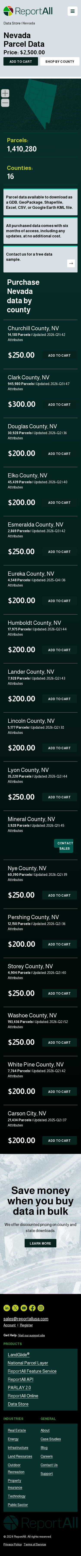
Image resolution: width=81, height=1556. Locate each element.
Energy (13, 1439)
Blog (44, 1448)
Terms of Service (35, 1544)
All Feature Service (32, 1371)
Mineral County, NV (31, 819)
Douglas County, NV (32, 426)
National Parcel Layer (28, 1363)
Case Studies (51, 1439)
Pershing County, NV (33, 917)
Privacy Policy (12, 1544)
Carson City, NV (27, 1113)
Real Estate (17, 1430)
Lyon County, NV (28, 770)
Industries (13, 1419)
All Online (23, 1395)
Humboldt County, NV (34, 623)
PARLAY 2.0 (19, 1387)
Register (26, 1325)
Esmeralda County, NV (35, 524)
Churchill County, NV (33, 328)
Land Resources (20, 1456)
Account (9, 1325)
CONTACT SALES (65, 846)
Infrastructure (18, 1448)
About (45, 1430)
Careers (47, 1456)
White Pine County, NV (36, 1064)
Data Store (12, 23)
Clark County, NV (28, 377)
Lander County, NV (31, 671)
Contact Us (49, 1465)
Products (12, 1344)
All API (20, 1379)
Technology (16, 1496)
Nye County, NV (27, 868)
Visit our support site (31, 1335)
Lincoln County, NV (31, 721)
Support (47, 1473)
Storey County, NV (30, 966)
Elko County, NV (27, 475)
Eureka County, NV (31, 573)
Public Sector (18, 1505)
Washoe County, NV (32, 1015)
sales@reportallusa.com (25, 1318)
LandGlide (19, 1354)
